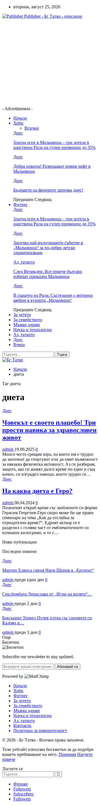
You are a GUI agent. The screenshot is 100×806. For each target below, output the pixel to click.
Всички (31, 128)
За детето (22, 314)
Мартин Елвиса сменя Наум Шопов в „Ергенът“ (48, 570)
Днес (18, 133)
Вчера (19, 344)
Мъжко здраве (26, 324)
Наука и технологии (32, 329)
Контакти (22, 725)
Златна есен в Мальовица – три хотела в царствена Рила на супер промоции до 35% (54, 145)
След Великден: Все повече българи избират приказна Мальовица (47, 274)
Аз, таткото (24, 262)
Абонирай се (67, 667)
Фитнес (20, 204)
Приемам (67, 754)
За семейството (27, 319)
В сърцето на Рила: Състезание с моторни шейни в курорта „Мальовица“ (53, 298)
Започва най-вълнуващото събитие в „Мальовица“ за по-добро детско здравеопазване (48, 247)
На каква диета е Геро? (37, 491)
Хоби (18, 123)
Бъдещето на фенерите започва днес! (48, 190)
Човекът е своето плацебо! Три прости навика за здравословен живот (49, 430)
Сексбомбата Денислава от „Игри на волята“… (47, 594)
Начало (20, 118)
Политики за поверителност (40, 730)
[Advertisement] (49, 62)
